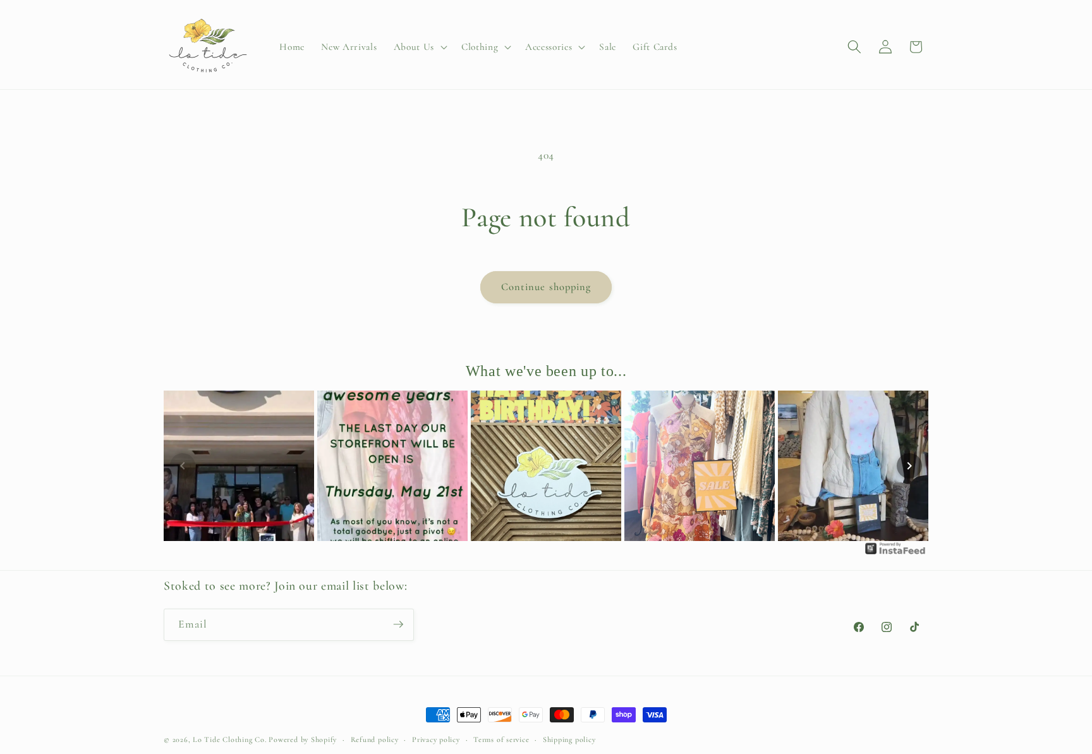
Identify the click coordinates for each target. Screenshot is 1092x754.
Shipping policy (569, 739)
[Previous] (182, 465)
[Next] (909, 465)
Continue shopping (546, 287)
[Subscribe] (398, 624)
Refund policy (375, 739)
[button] (419, 47)
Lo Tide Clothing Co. (229, 739)
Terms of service (501, 739)
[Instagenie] (895, 553)
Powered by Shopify (303, 739)
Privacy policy (436, 739)
